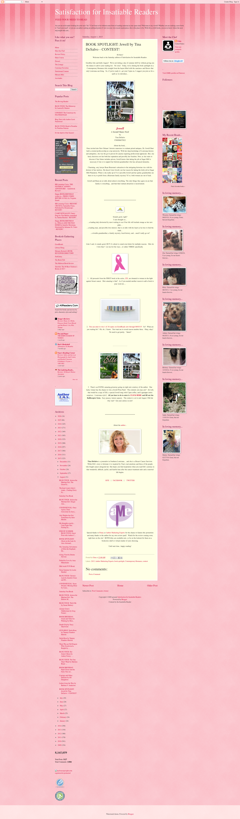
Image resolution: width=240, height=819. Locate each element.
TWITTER (130, 480)
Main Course (59, 57)
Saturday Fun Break (66, 496)
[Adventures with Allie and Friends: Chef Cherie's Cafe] (170, 175)
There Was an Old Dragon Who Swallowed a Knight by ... (68, 646)
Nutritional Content (62, 71)
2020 (60, 439)
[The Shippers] (180, 151)
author (123, 425)
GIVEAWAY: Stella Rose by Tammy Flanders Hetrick (67, 632)
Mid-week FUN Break (67, 566)
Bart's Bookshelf (64, 344)
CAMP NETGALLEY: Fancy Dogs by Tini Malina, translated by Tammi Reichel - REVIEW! (66, 215)
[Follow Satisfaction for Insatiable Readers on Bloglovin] (173, 62)
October (63, 469)
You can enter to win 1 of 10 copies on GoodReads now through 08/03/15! (115, 326)
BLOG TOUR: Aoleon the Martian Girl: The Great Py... (68, 482)
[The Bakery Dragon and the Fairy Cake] (165, 182)
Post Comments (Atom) (100, 591)
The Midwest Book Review (64, 263)
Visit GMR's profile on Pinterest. (173, 73)
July (61, 698)
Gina (179, 41)
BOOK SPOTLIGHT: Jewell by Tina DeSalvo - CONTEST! (68, 691)
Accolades (58, 78)
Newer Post (88, 585)
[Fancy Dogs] (170, 144)
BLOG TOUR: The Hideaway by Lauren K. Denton (65, 107)
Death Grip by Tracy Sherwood (66, 625)
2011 (60, 737)
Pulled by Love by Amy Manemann (67, 561)
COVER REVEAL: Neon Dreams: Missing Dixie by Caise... (68, 585)
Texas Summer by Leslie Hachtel (67, 571)
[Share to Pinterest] (121, 558)
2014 (60, 726)
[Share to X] (116, 558)
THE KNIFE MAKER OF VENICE (66, 337)
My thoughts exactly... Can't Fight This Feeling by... (66, 525)
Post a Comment (94, 574)
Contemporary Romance (133, 561)
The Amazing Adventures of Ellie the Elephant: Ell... (68, 549)
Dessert (57, 61)
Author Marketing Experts (115, 532)
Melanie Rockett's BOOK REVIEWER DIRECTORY (64, 252)
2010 (60, 741)
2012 (60, 733)
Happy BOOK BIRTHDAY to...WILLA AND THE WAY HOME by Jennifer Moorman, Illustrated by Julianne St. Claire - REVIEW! (66, 225)
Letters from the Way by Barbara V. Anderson (67, 684)
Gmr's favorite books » (178, 186)
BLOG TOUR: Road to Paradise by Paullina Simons (66, 127)
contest (145, 561)
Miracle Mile (59, 74)
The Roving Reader (61, 101)
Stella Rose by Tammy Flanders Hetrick (67, 639)
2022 (60, 431)
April (62, 709)
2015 (93, 561)
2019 (60, 443)
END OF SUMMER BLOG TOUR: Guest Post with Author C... (67, 533)
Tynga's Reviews (64, 319)
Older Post (152, 585)
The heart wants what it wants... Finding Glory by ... (68, 490)
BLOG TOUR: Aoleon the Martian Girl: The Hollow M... (68, 597)
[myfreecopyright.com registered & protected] (66, 773)
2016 (60, 454)
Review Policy (60, 54)
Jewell (120, 128)
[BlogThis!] (114, 558)
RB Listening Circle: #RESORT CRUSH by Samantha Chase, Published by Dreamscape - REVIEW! (66, 206)
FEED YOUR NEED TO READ (71, 19)
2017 (60, 450)
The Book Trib (60, 260)
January (63, 721)
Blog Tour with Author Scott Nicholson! (65, 120)
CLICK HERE (136, 395)
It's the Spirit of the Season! (64, 133)
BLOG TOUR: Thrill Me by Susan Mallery (67, 604)
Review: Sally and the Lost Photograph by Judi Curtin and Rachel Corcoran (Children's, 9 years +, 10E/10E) (67, 359)
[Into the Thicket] (170, 166)
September (64, 473)
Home (120, 585)
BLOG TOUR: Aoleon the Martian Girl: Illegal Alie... (68, 501)
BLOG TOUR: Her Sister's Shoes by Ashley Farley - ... (66, 654)
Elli (126, 278)
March (62, 713)
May (61, 705)
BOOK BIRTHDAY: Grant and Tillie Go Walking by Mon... (67, 618)
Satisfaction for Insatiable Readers (106, 12)
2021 (60, 435)
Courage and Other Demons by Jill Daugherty (65, 677)
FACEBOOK (117, 480)
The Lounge (59, 64)
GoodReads (59, 244)
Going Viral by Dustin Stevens (67, 555)
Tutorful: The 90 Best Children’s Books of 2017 (66, 267)
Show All (75, 379)
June (61, 701)
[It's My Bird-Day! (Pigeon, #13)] (175, 173)
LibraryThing (59, 247)
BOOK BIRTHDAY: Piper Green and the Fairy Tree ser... (67, 669)
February (63, 717)
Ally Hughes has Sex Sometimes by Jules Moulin (67, 517)
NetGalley (58, 256)
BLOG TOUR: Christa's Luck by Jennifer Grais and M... (68, 577)
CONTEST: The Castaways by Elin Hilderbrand (65, 113)
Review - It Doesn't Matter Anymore (66, 373)
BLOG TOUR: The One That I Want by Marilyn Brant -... (68, 661)
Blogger (124, 599)
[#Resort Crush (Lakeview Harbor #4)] (175, 143)
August (62, 477)
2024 (60, 424)
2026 (60, 416)
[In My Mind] (170, 160)
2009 (60, 745)
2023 (60, 427)
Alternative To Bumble (65, 346)
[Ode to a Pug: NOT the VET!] (165, 173)
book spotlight (119, 561)
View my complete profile (178, 49)
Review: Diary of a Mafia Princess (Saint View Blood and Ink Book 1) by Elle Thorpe (67, 324)
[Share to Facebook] (119, 558)
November (64, 465)
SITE (107, 480)
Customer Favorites (62, 68)
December (63, 461)
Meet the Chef (60, 51)
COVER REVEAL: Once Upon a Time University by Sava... (67, 509)
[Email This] (112, 558)
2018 (60, 447)
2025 (60, 420)
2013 (60, 729)
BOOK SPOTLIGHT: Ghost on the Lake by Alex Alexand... (67, 541)
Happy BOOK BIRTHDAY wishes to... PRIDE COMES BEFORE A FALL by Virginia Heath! (65, 197)
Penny (101, 532)
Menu (57, 47)
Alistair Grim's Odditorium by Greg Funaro (67, 611)
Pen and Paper (63, 333)
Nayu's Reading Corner (66, 353)
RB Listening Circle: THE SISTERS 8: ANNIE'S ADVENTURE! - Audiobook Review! (65, 187)
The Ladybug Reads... (66, 370)
